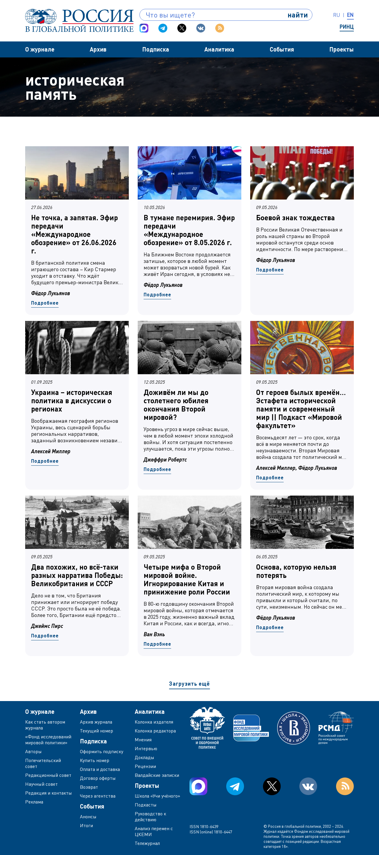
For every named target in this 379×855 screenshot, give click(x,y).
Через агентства (97, 796)
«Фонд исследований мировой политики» (48, 739)
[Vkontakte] (200, 28)
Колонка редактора (155, 731)
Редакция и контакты (48, 793)
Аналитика (219, 49)
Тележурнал (147, 843)
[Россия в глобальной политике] (79, 20)
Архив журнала (96, 722)
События (282, 49)
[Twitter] (181, 28)
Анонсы (88, 816)
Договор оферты (98, 778)
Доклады (144, 757)
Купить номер (94, 760)
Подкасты (146, 805)
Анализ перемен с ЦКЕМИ (154, 831)
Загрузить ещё (189, 683)
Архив (98, 49)
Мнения (143, 739)
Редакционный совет (48, 775)
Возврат (89, 787)
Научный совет (41, 784)
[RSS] (219, 28)
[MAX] (143, 28)
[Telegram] (162, 28)
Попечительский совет (43, 763)
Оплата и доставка (100, 769)
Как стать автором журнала (45, 725)
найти (298, 14)
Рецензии (145, 766)
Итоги (86, 825)
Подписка (155, 49)
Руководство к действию (150, 816)
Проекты (341, 49)
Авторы (33, 751)
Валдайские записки (157, 775)
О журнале (39, 49)
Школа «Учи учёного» (157, 796)
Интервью (146, 748)
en (350, 15)
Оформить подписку (101, 751)
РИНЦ (347, 26)
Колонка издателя (154, 722)
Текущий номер (96, 731)
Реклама (34, 802)
